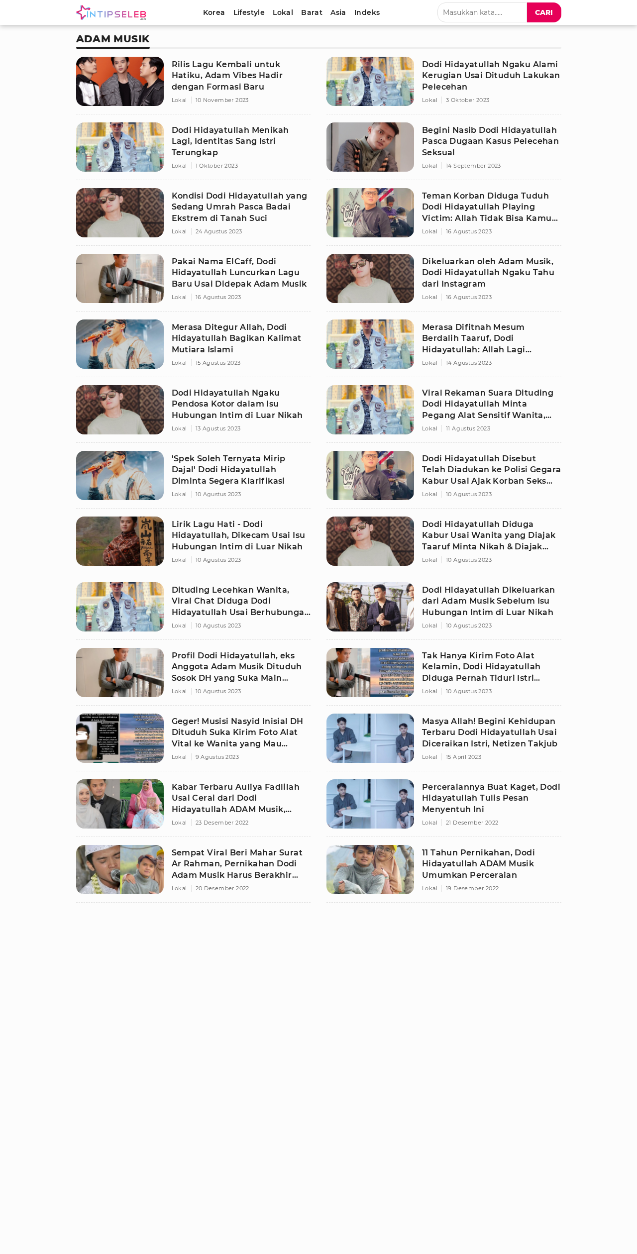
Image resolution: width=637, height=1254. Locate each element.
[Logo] (113, 12)
